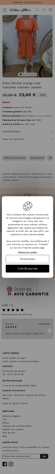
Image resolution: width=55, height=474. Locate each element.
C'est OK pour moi (27, 268)
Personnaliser (27, 259)
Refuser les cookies (27, 252)
